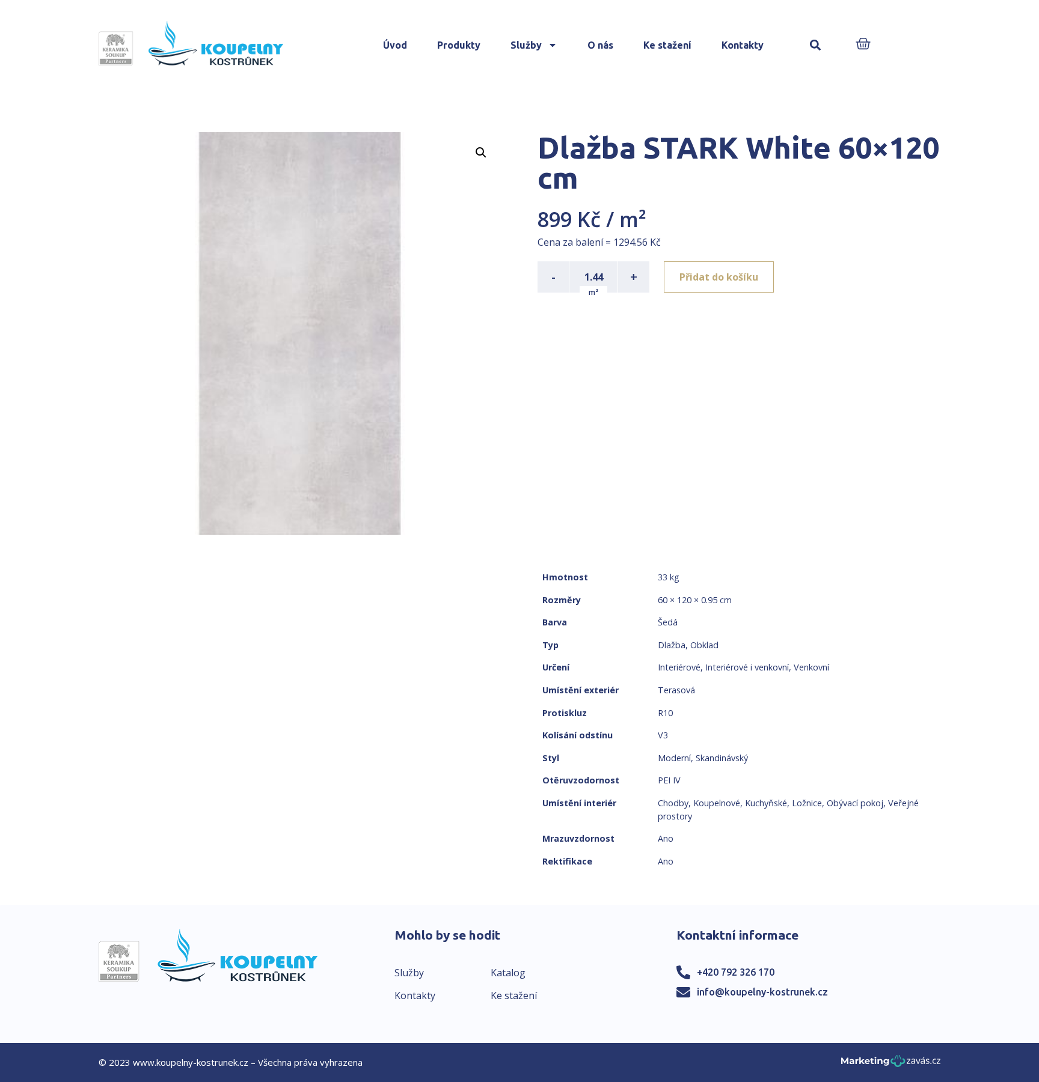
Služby (526, 45)
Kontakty (743, 45)
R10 (665, 713)
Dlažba (671, 645)
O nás (600, 45)
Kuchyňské (766, 803)
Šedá (668, 622)
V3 (663, 735)
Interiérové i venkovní (747, 667)
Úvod (395, 45)
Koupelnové (716, 803)
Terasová (676, 690)
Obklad (704, 645)
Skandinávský (722, 758)
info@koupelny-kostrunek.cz (762, 991)
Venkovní (811, 667)
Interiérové (679, 667)
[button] (816, 45)
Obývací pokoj (855, 803)
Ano (665, 838)
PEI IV (669, 780)
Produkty (458, 45)
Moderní (674, 758)
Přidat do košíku (718, 277)
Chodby (673, 803)
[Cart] (863, 44)
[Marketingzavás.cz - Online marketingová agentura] (890, 1064)
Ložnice (807, 803)
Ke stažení (667, 45)
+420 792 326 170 (735, 972)
